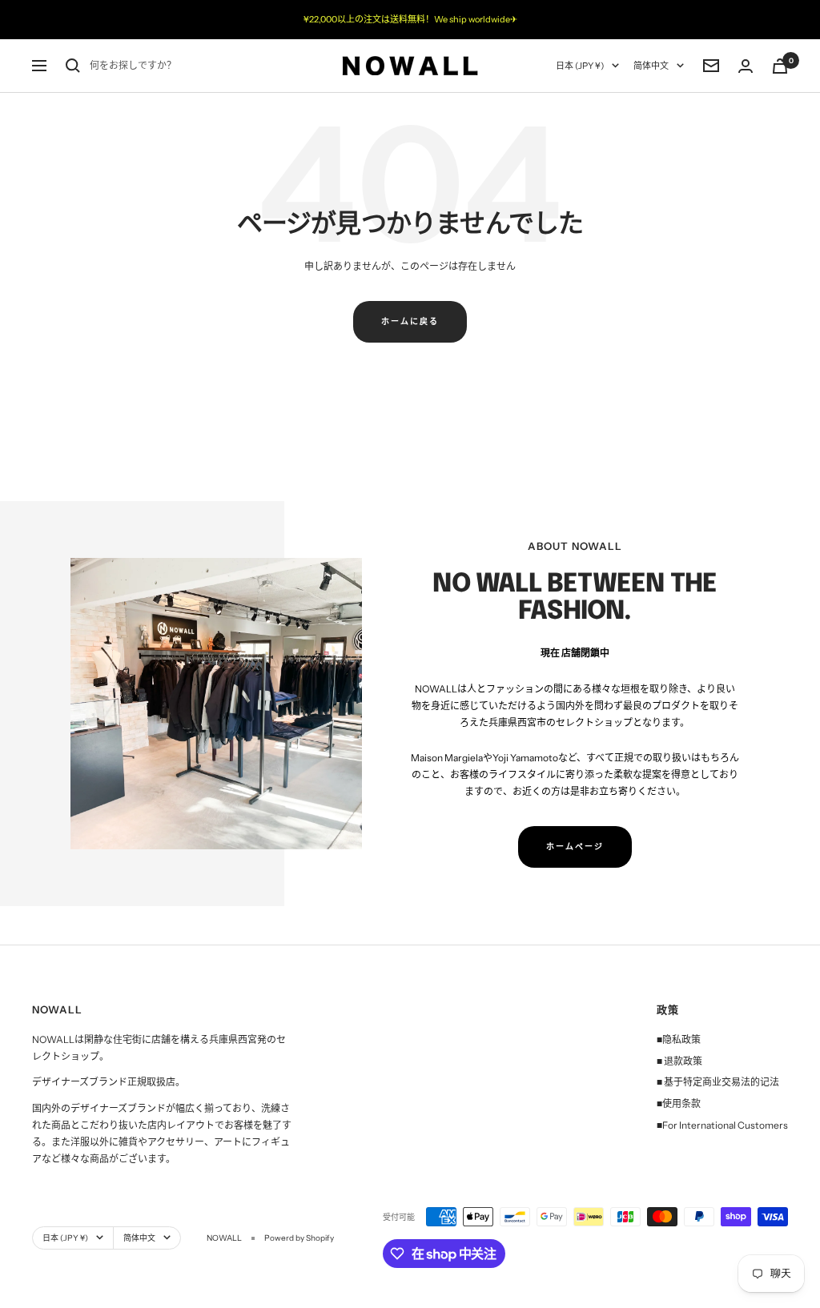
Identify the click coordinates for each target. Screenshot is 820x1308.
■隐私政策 (679, 1039)
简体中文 (651, 65)
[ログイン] (745, 66)
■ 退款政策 (679, 1061)
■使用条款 (679, 1103)
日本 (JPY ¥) (580, 65)
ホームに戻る (410, 321)
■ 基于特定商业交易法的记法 (718, 1082)
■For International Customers (722, 1125)
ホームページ (575, 846)
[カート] (780, 66)
